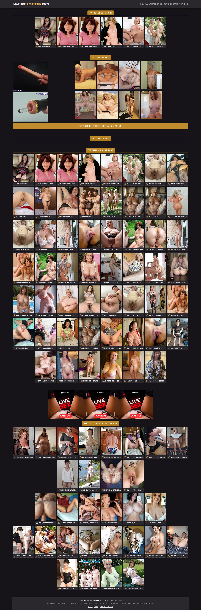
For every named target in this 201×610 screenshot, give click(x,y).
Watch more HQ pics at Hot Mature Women (100, 126)
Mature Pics (31, 4)
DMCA (96, 607)
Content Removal (106, 607)
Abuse (90, 607)
